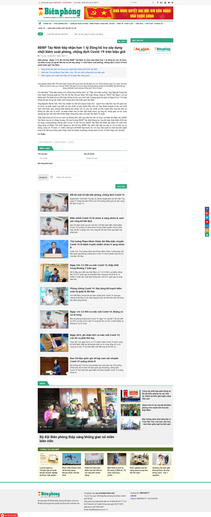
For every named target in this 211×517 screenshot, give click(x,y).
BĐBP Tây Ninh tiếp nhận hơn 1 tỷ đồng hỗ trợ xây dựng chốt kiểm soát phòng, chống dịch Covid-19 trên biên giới (81, 50)
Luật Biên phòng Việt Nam (57, 34)
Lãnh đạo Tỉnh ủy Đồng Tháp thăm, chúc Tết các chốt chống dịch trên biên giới (73, 72)
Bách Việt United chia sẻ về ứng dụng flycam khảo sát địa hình (71, 471)
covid (71, 142)
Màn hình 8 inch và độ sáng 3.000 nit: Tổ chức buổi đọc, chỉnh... (116, 471)
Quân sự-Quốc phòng (79, 24)
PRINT (123, 41)
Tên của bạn (42, 154)
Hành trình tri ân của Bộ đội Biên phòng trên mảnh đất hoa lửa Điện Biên (156, 407)
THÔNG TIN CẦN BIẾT (49, 449)
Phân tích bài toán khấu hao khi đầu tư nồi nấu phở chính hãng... (93, 471)
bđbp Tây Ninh (60, 142)
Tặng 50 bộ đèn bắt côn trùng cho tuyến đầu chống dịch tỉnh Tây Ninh (69, 69)
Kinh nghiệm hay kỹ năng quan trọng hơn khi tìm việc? (139, 470)
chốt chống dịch (45, 142)
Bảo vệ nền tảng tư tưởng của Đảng (88, 34)
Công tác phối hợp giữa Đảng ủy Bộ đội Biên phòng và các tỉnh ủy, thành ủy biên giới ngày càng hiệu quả (156, 395)
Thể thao (149, 24)
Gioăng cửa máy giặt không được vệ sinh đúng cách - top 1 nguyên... (161, 471)
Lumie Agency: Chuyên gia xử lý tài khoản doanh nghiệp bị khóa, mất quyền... (48, 471)
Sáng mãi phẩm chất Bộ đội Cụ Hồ (61, 28)
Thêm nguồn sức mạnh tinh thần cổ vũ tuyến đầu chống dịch (65, 76)
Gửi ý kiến (121, 186)
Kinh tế (120, 24)
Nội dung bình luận (45, 163)
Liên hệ (133, 496)
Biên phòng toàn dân (99, 24)
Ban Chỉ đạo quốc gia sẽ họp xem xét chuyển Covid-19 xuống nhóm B (94, 360)
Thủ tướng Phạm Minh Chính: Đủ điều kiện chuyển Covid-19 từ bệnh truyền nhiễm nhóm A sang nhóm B (97, 244)
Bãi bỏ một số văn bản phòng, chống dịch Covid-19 (97, 194)
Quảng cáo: (140, 493)
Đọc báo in (137, 40)
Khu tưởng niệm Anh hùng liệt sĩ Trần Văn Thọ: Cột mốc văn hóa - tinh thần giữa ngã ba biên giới (156, 421)
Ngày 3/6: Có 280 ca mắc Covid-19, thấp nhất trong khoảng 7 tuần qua (94, 267)
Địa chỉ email (89, 154)
